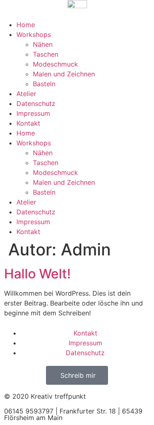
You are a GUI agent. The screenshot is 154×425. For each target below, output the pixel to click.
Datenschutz (35, 103)
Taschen (45, 54)
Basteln (44, 84)
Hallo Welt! (37, 274)
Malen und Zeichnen (64, 74)
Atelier (26, 94)
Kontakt (28, 123)
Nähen (43, 44)
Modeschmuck (55, 64)
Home (25, 25)
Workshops (33, 34)
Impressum (33, 113)
